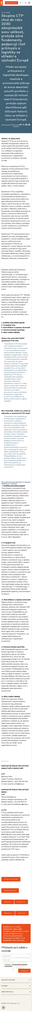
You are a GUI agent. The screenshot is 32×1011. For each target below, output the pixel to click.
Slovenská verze (22, 913)
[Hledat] (25, 3)
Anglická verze (7, 901)
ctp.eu (17, 849)
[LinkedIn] (26, 124)
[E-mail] (29, 124)
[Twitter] (23, 124)
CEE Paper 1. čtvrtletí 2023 (11, 879)
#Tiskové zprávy (15, 125)
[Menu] (29, 3)
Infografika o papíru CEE (10, 890)
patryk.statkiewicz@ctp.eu (17, 804)
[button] (3, 1007)
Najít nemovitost (11, 3)
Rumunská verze (21, 901)
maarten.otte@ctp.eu (15, 784)
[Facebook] (20, 124)
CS (20, 2)
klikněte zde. (20, 860)
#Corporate (6, 125)
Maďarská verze (8, 913)
